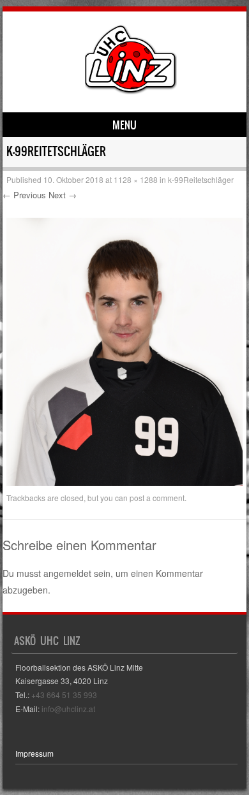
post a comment (157, 497)
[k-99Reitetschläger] (124, 482)
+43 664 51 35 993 (64, 694)
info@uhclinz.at (68, 708)
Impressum (34, 753)
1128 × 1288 (136, 179)
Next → (63, 195)
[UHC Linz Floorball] (131, 90)
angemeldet (67, 573)
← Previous (24, 195)
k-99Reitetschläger (201, 179)
